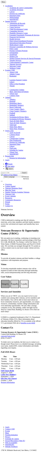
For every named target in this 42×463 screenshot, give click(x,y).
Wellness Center (14, 68)
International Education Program (20, 43)
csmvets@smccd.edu (8, 336)
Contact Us (9, 206)
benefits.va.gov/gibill (28, 323)
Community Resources (13, 200)
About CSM (13, 72)
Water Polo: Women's (16, 129)
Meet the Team (10, 190)
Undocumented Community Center (21, 62)
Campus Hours (14, 135)
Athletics (12, 99)
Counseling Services (16, 31)
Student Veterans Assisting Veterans (17, 192)
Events (7, 431)
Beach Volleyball (15, 107)
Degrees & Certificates (17, 14)
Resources (8, 198)
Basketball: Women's (16, 105)
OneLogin (12, 148)
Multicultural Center (16, 45)
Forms (7, 204)
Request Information (8, 382)
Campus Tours (14, 95)
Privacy (7, 437)
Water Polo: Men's (15, 127)
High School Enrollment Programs (21, 41)
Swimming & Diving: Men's (19, 117)
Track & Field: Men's (16, 121)
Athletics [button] (8, 97)
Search (10, 168)
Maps (7, 433)
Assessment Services (16, 25)
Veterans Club (10, 194)
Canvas (12, 12)
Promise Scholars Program (18, 51)
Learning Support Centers (18, 80)
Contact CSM (10, 429)
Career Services (14, 27)
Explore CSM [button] (10, 70)
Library (12, 82)
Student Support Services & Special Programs (25, 58)
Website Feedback (11, 446)
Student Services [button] (10, 21)
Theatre (12, 86)
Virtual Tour (13, 94)
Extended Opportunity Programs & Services (24, 35)
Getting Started (10, 186)
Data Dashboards (15, 140)
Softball (12, 115)
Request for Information (17, 158)
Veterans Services (15, 64)
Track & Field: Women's (17, 123)
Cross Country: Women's (17, 111)
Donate (7, 202)
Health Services (14, 39)
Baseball (12, 101)
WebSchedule (14, 17)
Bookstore (12, 76)
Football (12, 113)
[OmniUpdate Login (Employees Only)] (21, 423)
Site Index (11, 166)
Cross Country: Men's (16, 109)
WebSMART (14, 19)
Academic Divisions (16, 10)
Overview (8, 184)
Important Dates (14, 15)
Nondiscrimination (11, 435)
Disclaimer (36, 176)
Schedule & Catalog (16, 150)
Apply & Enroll (14, 133)
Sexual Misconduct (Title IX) (15, 441)
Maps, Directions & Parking (19, 92)
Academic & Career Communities (21, 8)
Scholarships (13, 53)
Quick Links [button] (9, 131)
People (9, 164)
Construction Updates (16, 90)
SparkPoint (13, 55)
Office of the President (17, 84)
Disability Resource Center (18, 33)
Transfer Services (15, 60)
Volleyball (12, 125)
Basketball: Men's (15, 103)
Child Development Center (18, 29)
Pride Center (13, 49)
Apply (7, 160)
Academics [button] (9, 6)
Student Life (13, 56)
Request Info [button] (9, 156)
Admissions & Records (17, 23)
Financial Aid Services (17, 37)
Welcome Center (15, 66)
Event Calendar (10, 196)
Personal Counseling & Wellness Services (23, 47)
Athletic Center (14, 74)
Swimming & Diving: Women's (20, 119)
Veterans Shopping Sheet (13, 188)
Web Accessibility (11, 443)
